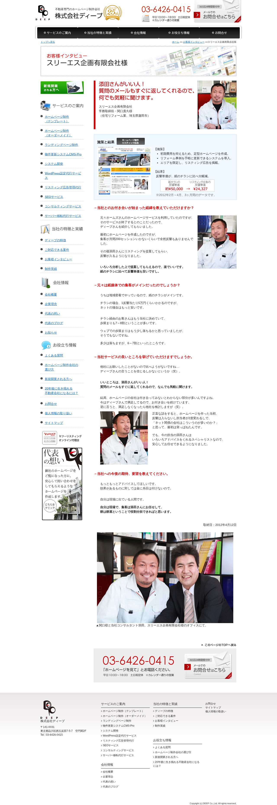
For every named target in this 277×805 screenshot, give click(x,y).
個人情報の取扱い (215, 711)
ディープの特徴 (55, 240)
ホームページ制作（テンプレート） (123, 711)
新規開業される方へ (62, 87)
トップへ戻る (48, 42)
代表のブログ (54, 323)
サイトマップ (54, 423)
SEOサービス (54, 197)
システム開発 (54, 163)
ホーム (175, 42)
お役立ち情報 (180, 32)
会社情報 (140, 32)
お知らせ (51, 332)
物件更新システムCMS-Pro (63, 154)
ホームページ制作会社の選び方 (173, 752)
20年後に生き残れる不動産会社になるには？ (176, 763)
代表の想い (52, 313)
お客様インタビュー (194, 42)
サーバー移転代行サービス (63, 216)
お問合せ (221, 32)
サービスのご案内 (59, 32)
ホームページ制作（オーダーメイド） (125, 716)
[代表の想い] (62, 518)
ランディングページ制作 (61, 144)
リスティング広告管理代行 (63, 187)
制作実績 (51, 268)
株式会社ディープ (79, 13)
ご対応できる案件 (57, 249)
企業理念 (51, 304)
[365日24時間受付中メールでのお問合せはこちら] (217, 11)
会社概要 (51, 294)
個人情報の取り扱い (58, 413)
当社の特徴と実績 (99, 32)
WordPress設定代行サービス (120, 735)
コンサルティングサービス (63, 206)
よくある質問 (54, 355)
